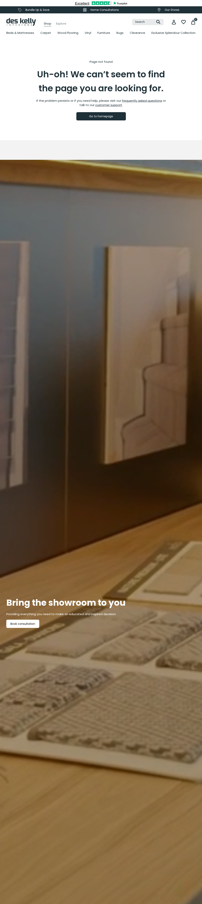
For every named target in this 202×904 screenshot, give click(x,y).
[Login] (173, 21)
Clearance (137, 33)
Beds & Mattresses (20, 33)
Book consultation (22, 624)
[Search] (158, 21)
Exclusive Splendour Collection (173, 33)
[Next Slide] (139, 85)
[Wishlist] (183, 21)
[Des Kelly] (21, 22)
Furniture (103, 33)
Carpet (45, 33)
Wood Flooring (67, 33)
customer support (108, 105)
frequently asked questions (142, 101)
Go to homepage (101, 116)
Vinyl (88, 33)
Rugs (119, 33)
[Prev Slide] (13, 85)
